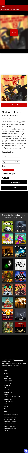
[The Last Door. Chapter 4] (7, 251)
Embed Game (15, 182)
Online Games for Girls (9, 424)
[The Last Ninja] (20, 264)
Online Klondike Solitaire (10, 428)
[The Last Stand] (20, 302)
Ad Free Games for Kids (10, 417)
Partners (6, 394)
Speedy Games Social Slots (11, 414)
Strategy (6, 406)
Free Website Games (9, 392)
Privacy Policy (7, 383)
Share (15, 187)
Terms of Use (7, 385)
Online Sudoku (7, 431)
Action (5, 408)
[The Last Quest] (7, 264)
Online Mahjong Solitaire (10, 426)
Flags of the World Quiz (10, 419)
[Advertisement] (14, 64)
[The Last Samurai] (7, 315)
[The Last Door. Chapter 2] (20, 315)
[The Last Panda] (7, 226)
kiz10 (6, 177)
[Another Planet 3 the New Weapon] (7, 239)
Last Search (7, 403)
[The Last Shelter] (7, 277)
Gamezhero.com (18, 360)
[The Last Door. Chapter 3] (20, 327)
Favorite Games (8, 390)
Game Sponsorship (8, 380)
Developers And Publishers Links (12, 397)
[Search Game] (25, 2)
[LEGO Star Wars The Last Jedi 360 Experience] (7, 302)
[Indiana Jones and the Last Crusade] (20, 289)
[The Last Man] (20, 226)
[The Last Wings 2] (20, 251)
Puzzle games (8, 169)
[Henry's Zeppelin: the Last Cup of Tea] (7, 289)
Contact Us (6, 376)
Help (5, 387)
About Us (6, 373)
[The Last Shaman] (7, 327)
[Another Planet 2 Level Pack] (20, 239)
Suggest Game (7, 378)
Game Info (15, 105)
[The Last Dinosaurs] (20, 277)
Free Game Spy (8, 399)
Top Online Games (8, 401)
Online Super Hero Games (10, 421)
